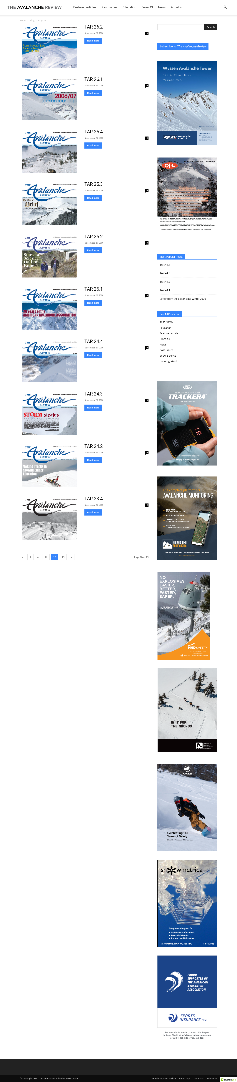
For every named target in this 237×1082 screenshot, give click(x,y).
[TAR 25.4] (50, 151)
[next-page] (71, 557)
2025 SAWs (166, 322)
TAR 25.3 (93, 184)
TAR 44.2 (165, 281)
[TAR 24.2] (50, 465)
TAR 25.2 (93, 236)
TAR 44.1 (165, 290)
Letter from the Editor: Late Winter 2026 (183, 298)
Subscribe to (183, 46)
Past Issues (110, 7)
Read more (93, 40)
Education (129, 7)
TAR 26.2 (93, 27)
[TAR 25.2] (50, 255)
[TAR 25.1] (50, 308)
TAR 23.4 (93, 498)
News (162, 7)
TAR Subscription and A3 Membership (170, 1078)
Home (23, 20)
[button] (225, 7)
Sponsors (198, 1078)
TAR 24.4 (93, 341)
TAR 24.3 (93, 394)
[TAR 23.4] (50, 518)
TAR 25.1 (93, 289)
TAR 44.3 (165, 273)
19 (63, 557)
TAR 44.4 (165, 264)
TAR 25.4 (93, 131)
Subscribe (212, 1078)
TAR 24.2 (93, 446)
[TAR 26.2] (50, 46)
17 (46, 557)
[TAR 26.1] (50, 98)
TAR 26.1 (93, 79)
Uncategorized (168, 361)
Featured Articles (84, 7)
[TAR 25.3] (50, 203)
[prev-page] (23, 557)
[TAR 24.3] (50, 413)
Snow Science (168, 355)
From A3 (147, 7)
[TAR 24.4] (50, 360)
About (175, 7)
